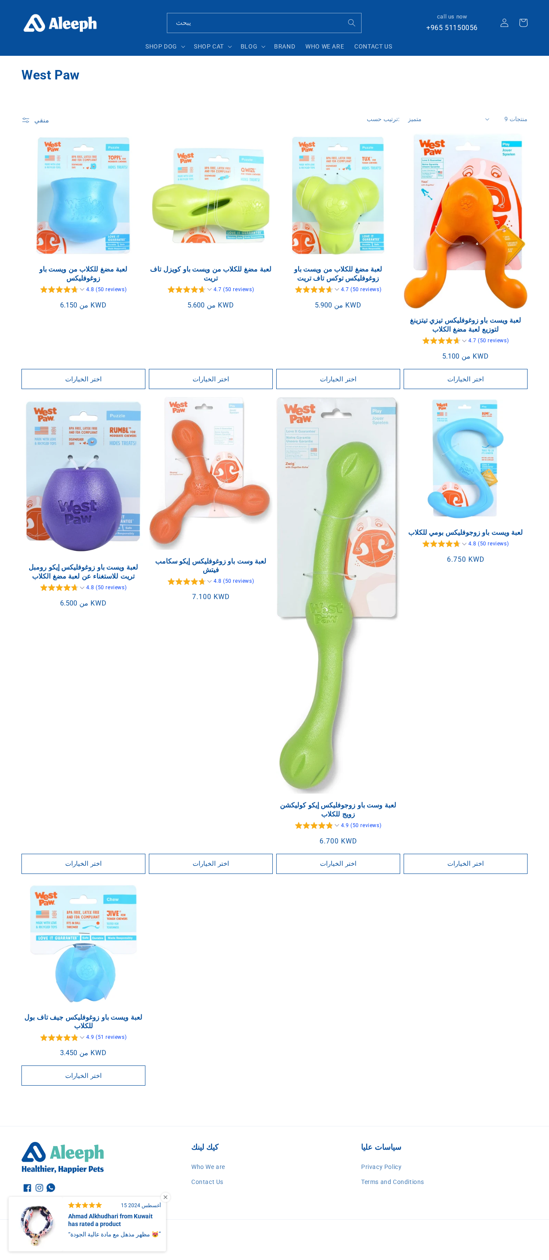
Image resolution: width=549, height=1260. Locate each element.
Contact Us (207, 1181)
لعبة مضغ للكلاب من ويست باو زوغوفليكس (83, 273)
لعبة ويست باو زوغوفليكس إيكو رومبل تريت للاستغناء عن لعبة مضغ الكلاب (83, 571)
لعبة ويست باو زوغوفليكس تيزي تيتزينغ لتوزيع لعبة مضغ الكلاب (466, 324)
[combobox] (264, 23)
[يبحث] (351, 22)
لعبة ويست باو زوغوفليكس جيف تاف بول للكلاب (83, 1021)
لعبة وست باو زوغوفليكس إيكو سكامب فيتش (211, 565)
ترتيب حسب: (383, 119)
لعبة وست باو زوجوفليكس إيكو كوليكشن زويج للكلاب (338, 809)
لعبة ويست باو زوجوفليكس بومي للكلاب (465, 532)
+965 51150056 (452, 28)
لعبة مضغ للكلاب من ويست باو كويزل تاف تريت (210, 273)
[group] (83, 290)
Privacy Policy (381, 1166)
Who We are (208, 1166)
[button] (164, 46)
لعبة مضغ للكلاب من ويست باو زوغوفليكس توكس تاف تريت (338, 273)
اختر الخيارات (83, 379)
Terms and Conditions (392, 1181)
